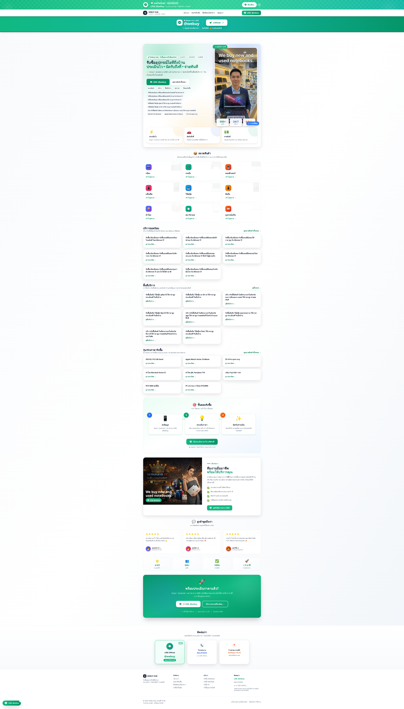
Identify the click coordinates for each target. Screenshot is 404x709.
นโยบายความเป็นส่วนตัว (239, 702)
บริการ (159, 88)
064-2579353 (238, 682)
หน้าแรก (186, 13)
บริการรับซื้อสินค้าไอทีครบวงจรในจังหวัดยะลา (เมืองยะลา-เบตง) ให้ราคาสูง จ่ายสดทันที (172, 110)
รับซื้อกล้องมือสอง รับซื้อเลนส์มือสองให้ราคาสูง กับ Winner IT (164, 100)
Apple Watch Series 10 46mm (174, 114)
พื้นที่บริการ (168, 88)
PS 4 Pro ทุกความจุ (191, 114)
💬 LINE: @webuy (158, 82)
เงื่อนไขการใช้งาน (255, 702)
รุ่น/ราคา (177, 88)
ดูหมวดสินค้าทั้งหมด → (180, 82)
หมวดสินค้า (151, 88)
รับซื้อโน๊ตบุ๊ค (177, 688)
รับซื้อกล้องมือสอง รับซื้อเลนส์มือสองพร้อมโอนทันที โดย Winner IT (166, 92)
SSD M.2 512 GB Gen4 (154, 114)
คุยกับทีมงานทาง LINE (221, 508)
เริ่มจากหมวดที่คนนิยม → (215, 604)
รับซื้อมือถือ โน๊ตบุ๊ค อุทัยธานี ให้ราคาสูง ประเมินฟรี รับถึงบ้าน (164, 103)
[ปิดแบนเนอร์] (259, 4)
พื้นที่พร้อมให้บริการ (209, 13)
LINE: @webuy (239, 679)
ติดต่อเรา (220, 13)
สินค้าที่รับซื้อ (196, 13)
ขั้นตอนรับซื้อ (186, 88)
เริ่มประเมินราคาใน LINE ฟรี (203, 442)
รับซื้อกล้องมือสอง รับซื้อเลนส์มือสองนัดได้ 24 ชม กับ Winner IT (165, 96)
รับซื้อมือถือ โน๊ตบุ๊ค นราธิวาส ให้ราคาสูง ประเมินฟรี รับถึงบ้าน (165, 107)
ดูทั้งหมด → (256, 288)
